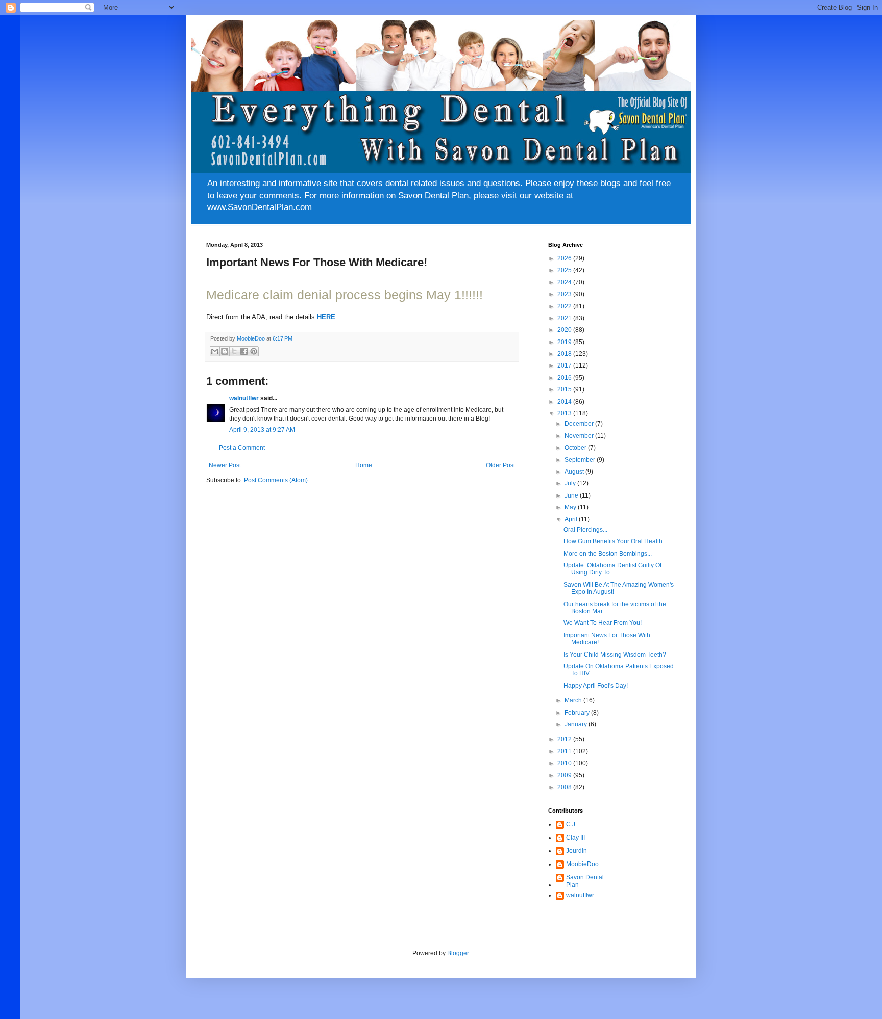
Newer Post (225, 465)
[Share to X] (234, 351)
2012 (565, 739)
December (580, 423)
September (581, 459)
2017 (565, 365)
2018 (565, 353)
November (580, 435)
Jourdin (576, 850)
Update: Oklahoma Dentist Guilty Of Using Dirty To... (613, 569)
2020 (565, 329)
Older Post (500, 465)
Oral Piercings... (585, 529)
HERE (326, 317)
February (578, 712)
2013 (565, 413)
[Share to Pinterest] (254, 351)
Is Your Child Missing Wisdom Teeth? (615, 654)
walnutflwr (244, 398)
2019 (565, 342)
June (572, 495)
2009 (565, 775)
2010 (565, 763)
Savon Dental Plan (585, 881)
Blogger (458, 953)
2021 (565, 318)
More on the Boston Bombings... (608, 553)
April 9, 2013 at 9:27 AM (262, 429)
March (574, 700)
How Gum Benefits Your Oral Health (613, 541)
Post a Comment (242, 447)
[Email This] (215, 351)
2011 (565, 751)
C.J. (571, 824)
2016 (565, 377)
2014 (565, 401)
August (575, 471)
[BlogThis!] (224, 351)
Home (363, 465)
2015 (565, 389)
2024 (565, 282)
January (577, 724)
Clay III (575, 837)
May (571, 507)
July (571, 483)
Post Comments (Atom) (276, 480)
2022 (565, 306)
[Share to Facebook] (244, 351)
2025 (565, 270)
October (576, 447)
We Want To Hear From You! (603, 622)
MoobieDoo (582, 864)
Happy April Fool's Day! (596, 685)
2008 (565, 787)
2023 (565, 294)
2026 (565, 258)
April (572, 519)
